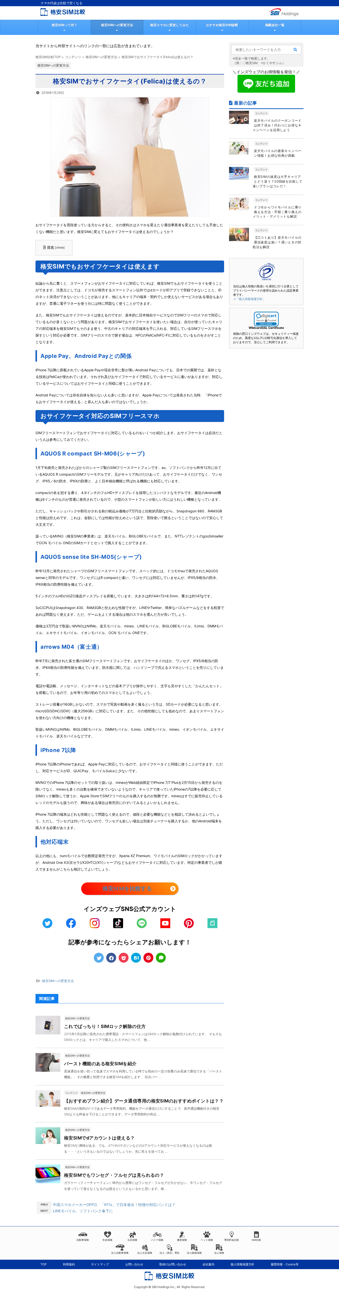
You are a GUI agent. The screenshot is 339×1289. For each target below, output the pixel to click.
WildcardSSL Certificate (266, 328)
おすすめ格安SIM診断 (222, 25)
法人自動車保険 (120, 1252)
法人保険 (219, 1252)
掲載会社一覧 (274, 25)
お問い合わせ (134, 1264)
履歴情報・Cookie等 (285, 1264)
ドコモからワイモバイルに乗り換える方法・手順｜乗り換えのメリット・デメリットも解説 (277, 212)
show (60, 247)
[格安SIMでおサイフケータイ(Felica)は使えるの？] (136, 958)
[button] (266, 319)
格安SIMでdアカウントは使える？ (99, 1137)
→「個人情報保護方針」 (249, 299)
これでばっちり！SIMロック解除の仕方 (105, 1026)
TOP (43, 1264)
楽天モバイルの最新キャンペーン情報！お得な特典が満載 (278, 153)
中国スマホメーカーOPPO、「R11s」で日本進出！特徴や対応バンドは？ (114, 1204)
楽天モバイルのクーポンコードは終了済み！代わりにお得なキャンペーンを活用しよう (277, 125)
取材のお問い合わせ (172, 1264)
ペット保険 (207, 1239)
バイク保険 (157, 1239)
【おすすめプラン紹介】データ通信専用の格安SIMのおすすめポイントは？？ (144, 1100)
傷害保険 (182, 1239)
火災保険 (132, 1239)
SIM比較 (256, 1239)
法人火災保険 (144, 1252)
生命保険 (107, 1239)
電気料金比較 (231, 1239)
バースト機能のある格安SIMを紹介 (100, 1063)
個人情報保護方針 (242, 1264)
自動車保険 (82, 1239)
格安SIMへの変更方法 (117, 25)
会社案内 (208, 1264)
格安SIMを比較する (127, 888)
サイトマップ (100, 1264)
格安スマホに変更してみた (169, 25)
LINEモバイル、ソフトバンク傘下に (83, 1211)
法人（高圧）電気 (169, 1252)
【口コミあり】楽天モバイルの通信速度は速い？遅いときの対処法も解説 (277, 242)
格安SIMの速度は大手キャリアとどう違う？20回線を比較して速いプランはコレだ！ (278, 181)
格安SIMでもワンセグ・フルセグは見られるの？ (114, 1175)
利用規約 (69, 1264)
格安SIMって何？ (64, 25)
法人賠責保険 (194, 1252)
